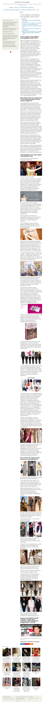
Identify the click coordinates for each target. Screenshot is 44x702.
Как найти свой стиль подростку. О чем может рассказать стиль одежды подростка (32, 23)
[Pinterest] (27, 644)
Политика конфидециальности (20, 698)
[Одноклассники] (31, 644)
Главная (11, 7)
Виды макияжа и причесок (26, 7)
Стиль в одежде (32, 638)
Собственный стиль (26, 638)
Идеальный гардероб (38, 638)
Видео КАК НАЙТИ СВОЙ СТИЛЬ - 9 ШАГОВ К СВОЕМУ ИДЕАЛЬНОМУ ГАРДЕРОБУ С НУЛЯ (31, 33)
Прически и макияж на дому (28, 9)
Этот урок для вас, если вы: (9, 33)
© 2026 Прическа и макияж (6, 696)
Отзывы (21, 12)
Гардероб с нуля (22, 639)
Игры (37, 9)
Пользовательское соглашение (23, 696)
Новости (16, 7)
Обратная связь (31, 696)
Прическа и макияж (22, 2)
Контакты (17, 696)
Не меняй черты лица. (7, 31)
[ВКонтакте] (22, 644)
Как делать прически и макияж (12, 9)
